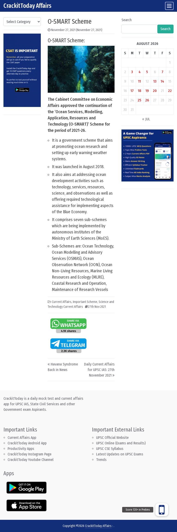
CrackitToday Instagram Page (29, 454)
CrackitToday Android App (27, 443)
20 (155, 91)
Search (126, 20)
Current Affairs (61, 302)
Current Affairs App (22, 437)
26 (147, 100)
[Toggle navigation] (169, 6)
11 (139, 81)
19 (147, 91)
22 (170, 91)
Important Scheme (85, 302)
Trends (101, 459)
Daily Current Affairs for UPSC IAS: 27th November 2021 (99, 369)
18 (139, 91)
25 (139, 100)
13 (154, 81)
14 (162, 81)
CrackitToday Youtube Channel (30, 459)
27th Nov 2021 (97, 307)
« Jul (146, 119)
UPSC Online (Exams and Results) (121, 443)
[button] (161, 509)
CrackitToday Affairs (27, 5)
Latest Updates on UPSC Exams (119, 454)
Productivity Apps (21, 448)
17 (132, 91)
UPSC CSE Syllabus (110, 448)
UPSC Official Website (112, 437)
